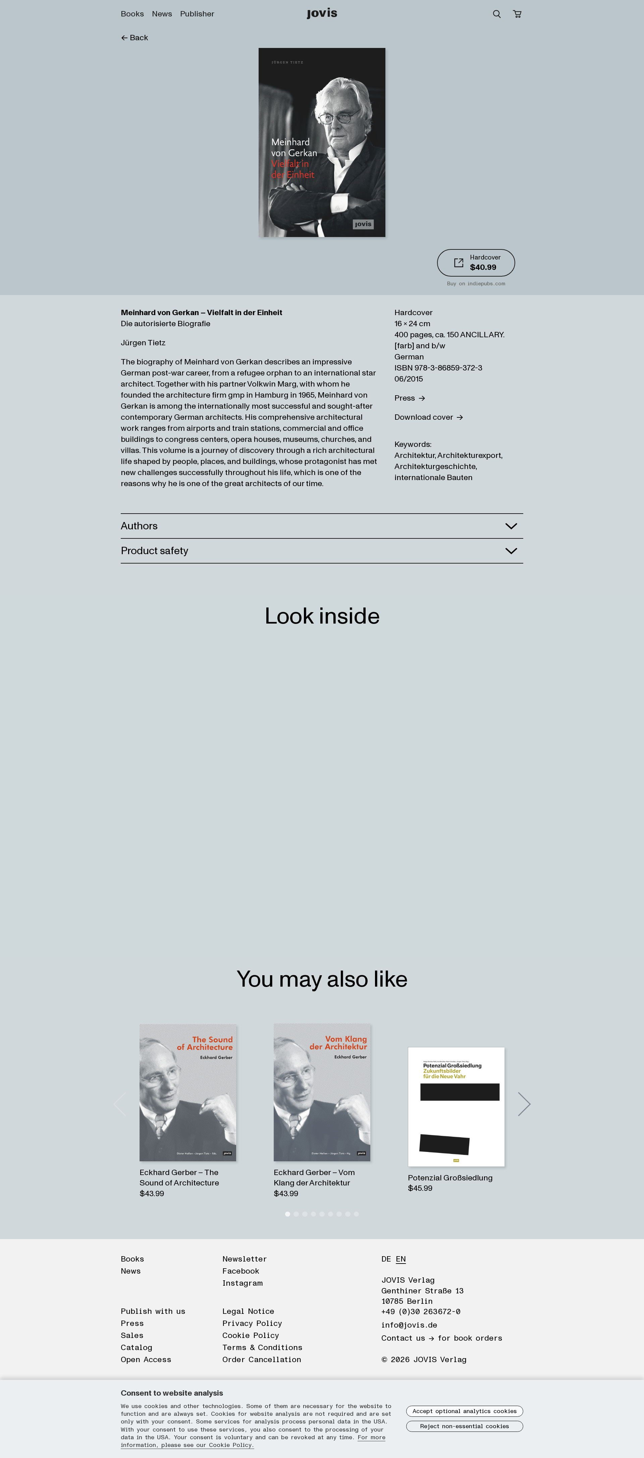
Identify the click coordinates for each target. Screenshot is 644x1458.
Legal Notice (248, 1311)
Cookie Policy (250, 1336)
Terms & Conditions (262, 1348)
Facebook (240, 1271)
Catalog (136, 1348)
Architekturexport (469, 455)
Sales (132, 1336)
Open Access (146, 1360)
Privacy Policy (252, 1324)
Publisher (197, 14)
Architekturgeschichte (435, 466)
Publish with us (153, 1311)
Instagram (242, 1283)
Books (132, 14)
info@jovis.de (409, 1325)
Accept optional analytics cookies (465, 1411)
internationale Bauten (433, 477)
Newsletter (244, 1259)
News (162, 14)
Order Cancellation (261, 1360)
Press (406, 398)
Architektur (414, 455)
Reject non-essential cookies (464, 1426)
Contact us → (407, 1338)
